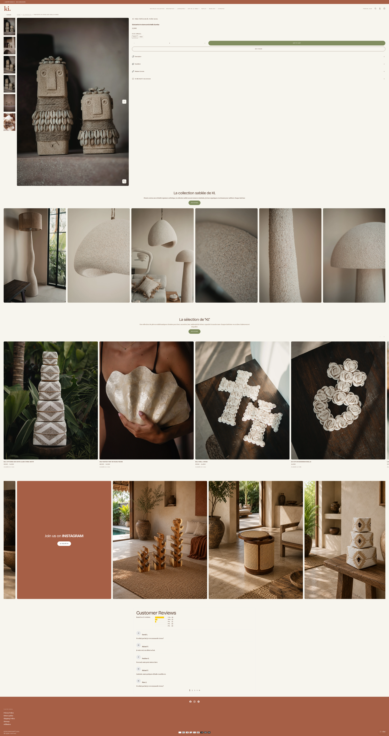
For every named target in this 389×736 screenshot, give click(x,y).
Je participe (194, 375)
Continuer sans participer (194, 380)
